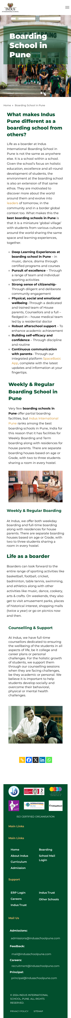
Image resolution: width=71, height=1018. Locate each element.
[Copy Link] (22, 760)
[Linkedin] (42, 760)
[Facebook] (29, 760)
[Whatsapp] (49, 760)
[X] (36, 760)
